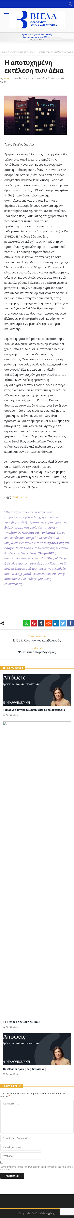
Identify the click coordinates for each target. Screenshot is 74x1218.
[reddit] (48, 623)
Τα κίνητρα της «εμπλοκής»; (21, 1022)
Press (7, 78)
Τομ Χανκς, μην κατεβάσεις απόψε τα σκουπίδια (34, 710)
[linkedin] (55, 623)
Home (3, 51)
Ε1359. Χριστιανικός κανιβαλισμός (37, 638)
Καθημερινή (21, 497)
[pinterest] (34, 623)
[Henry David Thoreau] (37, 36)
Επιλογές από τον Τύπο (22, 51)
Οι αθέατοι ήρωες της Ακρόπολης (24, 1069)
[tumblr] (41, 623)
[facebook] (70, 623)
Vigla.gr (51, 1213)
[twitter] (63, 623)
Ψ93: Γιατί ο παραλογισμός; (37, 650)
